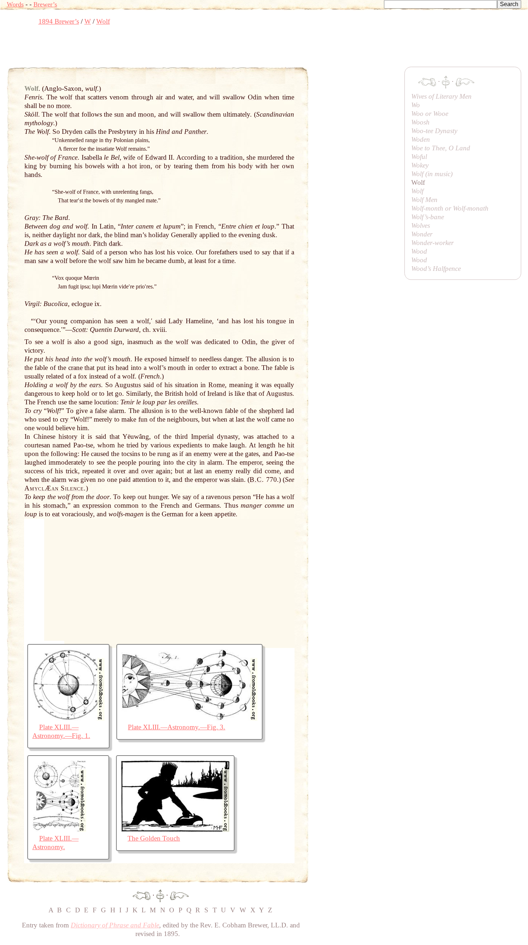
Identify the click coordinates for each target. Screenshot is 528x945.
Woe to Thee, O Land (440, 148)
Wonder (421, 234)
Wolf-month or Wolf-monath (449, 208)
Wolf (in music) (432, 174)
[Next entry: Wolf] (179, 895)
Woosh (420, 122)
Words (15, 4)
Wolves (420, 225)
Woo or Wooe (429, 113)
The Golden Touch (154, 838)
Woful (419, 156)
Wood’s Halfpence (436, 268)
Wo (415, 105)
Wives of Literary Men (441, 96)
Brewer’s (45, 4)
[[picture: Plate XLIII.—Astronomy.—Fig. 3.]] (189, 718)
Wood (419, 251)
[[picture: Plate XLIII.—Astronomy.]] (59, 829)
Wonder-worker (432, 242)
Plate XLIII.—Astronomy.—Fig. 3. (176, 727)
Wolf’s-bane (427, 217)
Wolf (417, 191)
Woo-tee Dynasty (434, 131)
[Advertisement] (137, 48)
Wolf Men (424, 199)
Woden (420, 139)
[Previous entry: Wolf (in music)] (141, 895)
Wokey (420, 165)
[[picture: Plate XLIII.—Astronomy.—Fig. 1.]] (68, 718)
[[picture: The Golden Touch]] (175, 829)
